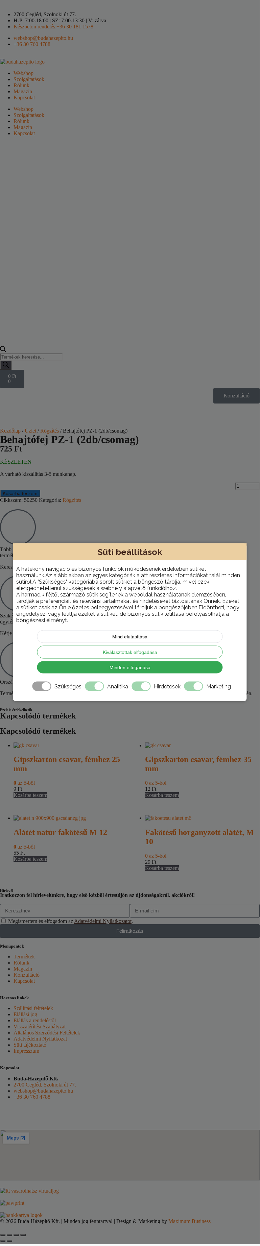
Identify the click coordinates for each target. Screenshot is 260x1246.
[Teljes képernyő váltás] (9, 1235)
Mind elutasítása (129, 636)
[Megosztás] (16, 1235)
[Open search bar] (3, 350)
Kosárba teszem (20, 493)
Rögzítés (49, 431)
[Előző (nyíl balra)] (2, 1241)
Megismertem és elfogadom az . (70, 921)
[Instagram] (26, 1113)
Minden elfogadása (130, 667)
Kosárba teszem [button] (30, 795)
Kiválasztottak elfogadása (130, 652)
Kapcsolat (24, 97)
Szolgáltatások (29, 79)
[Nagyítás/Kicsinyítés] (2, 1235)
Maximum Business (189, 1221)
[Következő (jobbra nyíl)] (9, 1241)
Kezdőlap (10, 431)
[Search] (5, 365)
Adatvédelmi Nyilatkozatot (103, 921)
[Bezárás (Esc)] (23, 1235)
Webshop (23, 73)
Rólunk (21, 85)
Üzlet (30, 431)
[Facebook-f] (8, 1113)
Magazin (23, 91)
